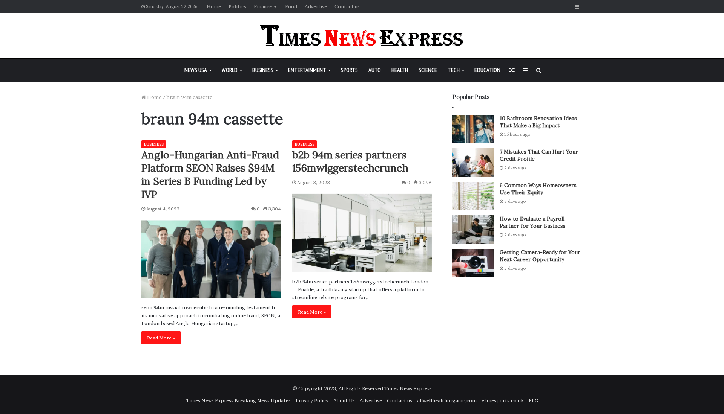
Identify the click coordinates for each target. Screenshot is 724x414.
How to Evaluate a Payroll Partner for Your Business (533, 222)
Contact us (347, 6)
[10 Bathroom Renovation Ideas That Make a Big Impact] (473, 129)
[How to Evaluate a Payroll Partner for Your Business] (473, 229)
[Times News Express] (362, 36)
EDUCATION (487, 70)
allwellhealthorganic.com (447, 400)
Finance (263, 6)
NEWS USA (195, 70)
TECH (454, 70)
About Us (344, 400)
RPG (533, 400)
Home (214, 6)
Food (291, 6)
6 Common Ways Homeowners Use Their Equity (538, 189)
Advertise (316, 6)
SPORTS (349, 70)
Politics (237, 6)
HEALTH (399, 70)
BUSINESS (262, 70)
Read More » (161, 338)
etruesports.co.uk (503, 400)
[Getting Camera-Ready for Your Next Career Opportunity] (473, 263)
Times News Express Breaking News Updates (238, 400)
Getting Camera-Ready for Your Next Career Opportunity (540, 256)
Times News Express (408, 388)
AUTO (374, 70)
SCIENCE (428, 70)
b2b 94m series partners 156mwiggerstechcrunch (350, 161)
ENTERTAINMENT (307, 70)
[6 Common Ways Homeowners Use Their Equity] (473, 196)
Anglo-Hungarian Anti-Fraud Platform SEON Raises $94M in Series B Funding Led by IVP (210, 174)
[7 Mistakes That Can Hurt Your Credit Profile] (473, 162)
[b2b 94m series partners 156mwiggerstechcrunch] (362, 233)
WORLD (230, 70)
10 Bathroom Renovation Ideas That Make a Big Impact (538, 122)
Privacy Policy (312, 400)
